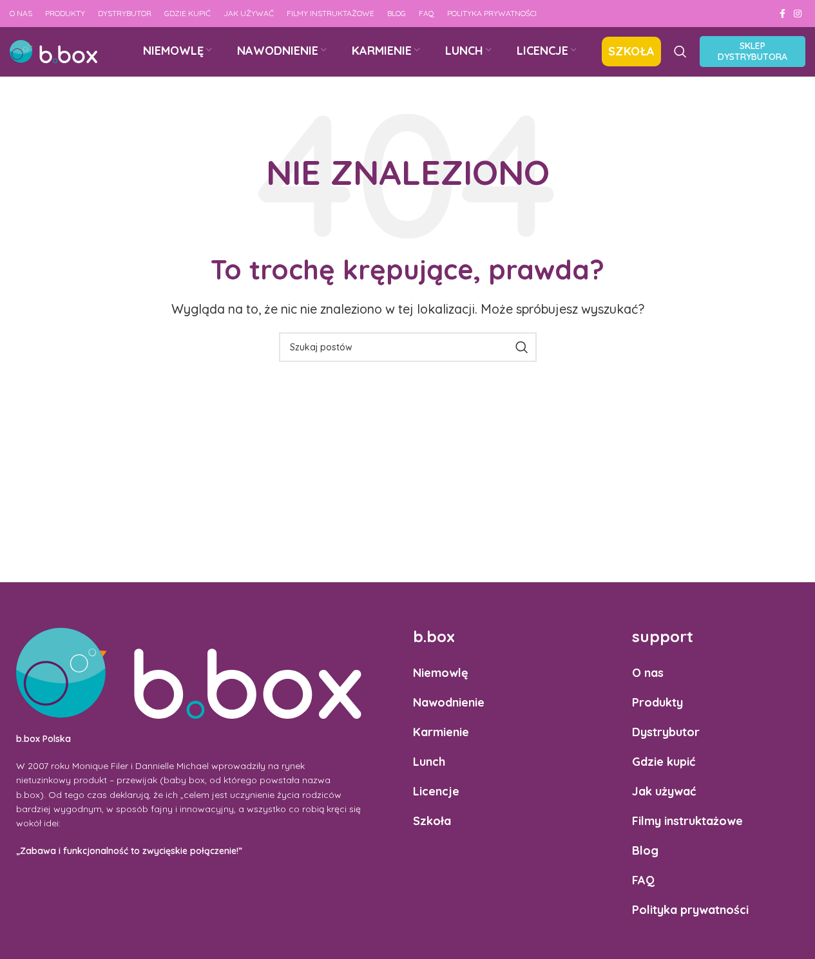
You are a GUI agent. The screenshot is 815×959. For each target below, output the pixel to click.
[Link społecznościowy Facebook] (782, 14)
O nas (648, 672)
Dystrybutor (666, 732)
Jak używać (664, 791)
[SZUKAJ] (522, 347)
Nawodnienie (448, 702)
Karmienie (441, 732)
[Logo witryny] (53, 50)
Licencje (436, 791)
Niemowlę (440, 672)
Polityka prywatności (690, 909)
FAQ (643, 880)
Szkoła (432, 820)
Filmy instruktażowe (687, 820)
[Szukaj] (680, 51)
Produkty (657, 702)
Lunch (429, 761)
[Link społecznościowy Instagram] (797, 14)
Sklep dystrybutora (752, 51)
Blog (645, 850)
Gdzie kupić (663, 761)
